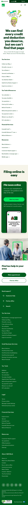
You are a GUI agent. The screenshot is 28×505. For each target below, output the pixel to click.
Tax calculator (5, 95)
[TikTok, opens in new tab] (3, 485)
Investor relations (6, 471)
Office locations (6, 443)
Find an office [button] (14, 280)
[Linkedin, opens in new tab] (20, 485)
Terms (3, 399)
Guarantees (5, 147)
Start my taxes (14, 199)
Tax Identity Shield (7, 79)
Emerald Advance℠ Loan (9, 132)
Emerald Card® (6, 129)
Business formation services (9, 357)
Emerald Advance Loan (8, 425)
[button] (21, 5)
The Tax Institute (6, 474)
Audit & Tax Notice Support (9, 82)
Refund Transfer (6, 107)
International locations (8, 445)
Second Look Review (7, 73)
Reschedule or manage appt (9, 153)
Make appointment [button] (14, 275)
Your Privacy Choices (18, 501)
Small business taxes (7, 350)
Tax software (5, 70)
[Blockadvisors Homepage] (14, 1)
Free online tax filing (7, 324)
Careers (4, 463)
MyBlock (4, 370)
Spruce (4, 418)
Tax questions (5, 101)
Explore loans (5, 416)
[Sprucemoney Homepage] (23, 1)
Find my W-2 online (7, 104)
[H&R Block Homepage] (4, 1)
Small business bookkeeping (9, 352)
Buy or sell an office (7, 465)
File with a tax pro (6, 67)
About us (4, 458)
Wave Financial (6, 359)
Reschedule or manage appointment (12, 317)
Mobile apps (5, 157)
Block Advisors (6, 144)
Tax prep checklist (7, 98)
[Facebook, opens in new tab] (7, 485)
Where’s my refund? (7, 117)
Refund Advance (6, 135)
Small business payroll (8, 355)
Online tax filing (6, 64)
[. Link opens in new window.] (7, 502)
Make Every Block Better (8, 460)
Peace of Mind (6, 76)
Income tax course (7, 467)
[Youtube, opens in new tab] (16, 485)
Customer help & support (9, 150)
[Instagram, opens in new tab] (12, 485)
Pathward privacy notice (8, 405)
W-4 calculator (6, 120)
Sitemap (4, 447)
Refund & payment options (9, 110)
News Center (5, 469)
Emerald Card (5, 421)
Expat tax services (7, 86)
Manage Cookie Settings (8, 403)
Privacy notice (5, 401)
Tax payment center (7, 113)
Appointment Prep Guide (8, 379)
